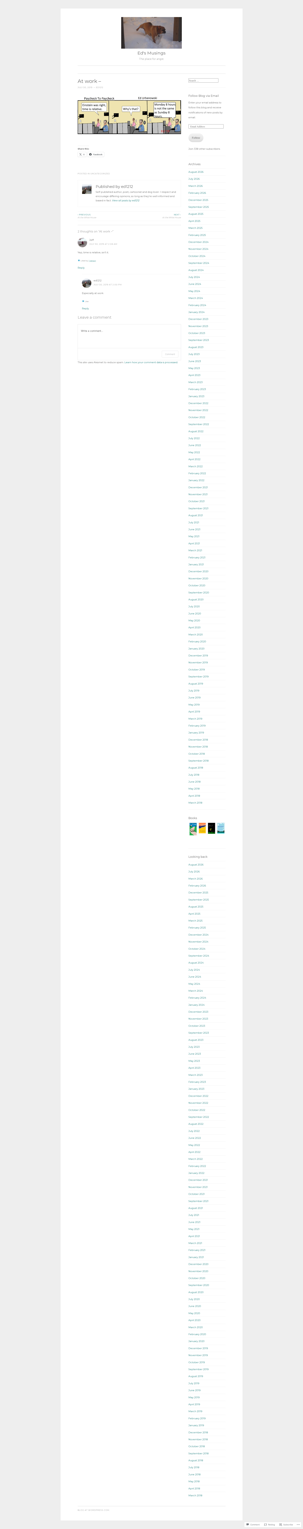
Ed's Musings (151, 53)
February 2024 (197, 305)
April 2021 (194, 543)
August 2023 (195, 347)
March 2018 (195, 802)
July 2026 (194, 178)
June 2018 (194, 781)
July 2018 (193, 774)
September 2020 (198, 592)
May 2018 (194, 788)
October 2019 (196, 669)
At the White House (87, 216)
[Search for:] (203, 80)
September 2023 (198, 340)
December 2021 (198, 487)
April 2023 (194, 375)
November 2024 (198, 248)
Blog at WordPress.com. (94, 1510)
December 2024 (198, 241)
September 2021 (198, 508)
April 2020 (194, 627)
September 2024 (198, 262)
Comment (170, 354)
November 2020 (198, 578)
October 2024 (196, 256)
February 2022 (197, 473)
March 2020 (195, 634)
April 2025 (194, 220)
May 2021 (193, 536)
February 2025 (197, 235)
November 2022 (198, 410)
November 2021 (198, 494)
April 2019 (194, 711)
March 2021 (195, 550)
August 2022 (195, 431)
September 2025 (198, 206)
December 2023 (198, 319)
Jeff (91, 239)
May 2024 (194, 291)
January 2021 (196, 564)
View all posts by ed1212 (126, 200)
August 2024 (196, 270)
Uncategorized (100, 173)
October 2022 (196, 417)
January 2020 (196, 648)
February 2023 (197, 389)
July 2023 (194, 354)
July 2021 (193, 522)
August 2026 (195, 171)
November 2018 (198, 746)
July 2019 (193, 690)
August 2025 (195, 213)
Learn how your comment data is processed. (151, 362)
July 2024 (194, 277)
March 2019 (195, 718)
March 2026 (195, 185)
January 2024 (196, 312)
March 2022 (195, 466)
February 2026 (197, 192)
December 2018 (198, 739)
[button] (193, 830)
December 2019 (198, 655)
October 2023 (196, 333)
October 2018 (196, 753)
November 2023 (198, 326)
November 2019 (198, 662)
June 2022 (194, 445)
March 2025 (195, 227)
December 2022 (198, 403)
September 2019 (198, 676)
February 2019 (197, 725)
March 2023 (195, 382)
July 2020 (194, 606)
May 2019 (194, 704)
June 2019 (194, 697)
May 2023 (194, 368)
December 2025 (198, 199)
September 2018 (198, 760)
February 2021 (196, 557)
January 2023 (196, 396)
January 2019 (196, 732)
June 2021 (194, 529)
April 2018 (194, 795)
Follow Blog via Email (203, 96)
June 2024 (194, 283)
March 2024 (195, 298)
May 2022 (194, 452)
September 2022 (198, 424)
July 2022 (194, 438)
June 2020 (194, 613)
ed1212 (99, 87)
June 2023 (194, 361)
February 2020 (197, 641)
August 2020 (196, 599)
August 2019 (195, 683)
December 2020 (198, 571)
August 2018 (195, 767)
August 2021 (195, 515)
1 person (92, 260)
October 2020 (196, 585)
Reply (81, 267)
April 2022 (194, 459)
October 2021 (196, 501)
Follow (196, 137)
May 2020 (194, 620)
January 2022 (196, 480)
